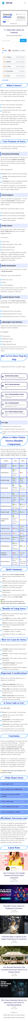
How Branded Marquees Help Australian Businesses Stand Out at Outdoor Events (14, 969)
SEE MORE (5, 80)
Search (23, 40)
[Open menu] (25, 3)
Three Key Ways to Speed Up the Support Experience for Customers (14, 938)
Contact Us (14, 1012)
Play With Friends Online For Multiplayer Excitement (14, 907)
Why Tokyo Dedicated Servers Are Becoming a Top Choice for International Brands (14, 1002)
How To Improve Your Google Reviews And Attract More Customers (14, 875)
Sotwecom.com (21, 377)
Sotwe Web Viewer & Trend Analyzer (14, 1015)
